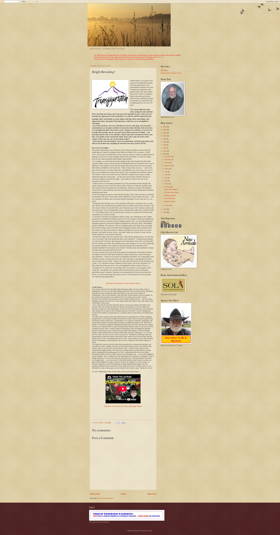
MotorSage (164, 70)
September (168, 165)
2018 (165, 148)
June (166, 175)
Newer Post (95, 494)
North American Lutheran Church (171, 73)
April (166, 181)
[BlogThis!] (118, 423)
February (168, 187)
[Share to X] (121, 423)
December (168, 156)
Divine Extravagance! (171, 189)
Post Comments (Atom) (106, 498)
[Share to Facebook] (123, 423)
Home (123, 494)
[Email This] (116, 423)
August (167, 169)
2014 (165, 212)
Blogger (149, 530)
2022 (165, 139)
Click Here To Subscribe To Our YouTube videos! (123, 283)
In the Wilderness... (170, 198)
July (166, 172)
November (168, 159)
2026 (165, 127)
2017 (165, 151)
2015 (165, 209)
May (166, 178)
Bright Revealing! (169, 201)
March (167, 184)
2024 (165, 133)
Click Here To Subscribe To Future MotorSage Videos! (123, 406)
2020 (165, 145)
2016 (165, 154)
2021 (165, 142)
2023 (165, 136)
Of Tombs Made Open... (172, 192)
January (167, 205)
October (167, 162)
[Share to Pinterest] (125, 423)
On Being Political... (170, 195)
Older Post (151, 494)
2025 (165, 130)
